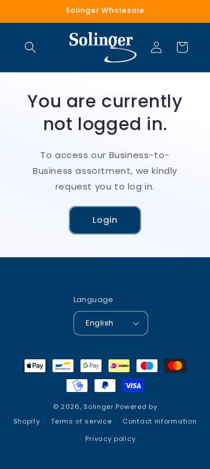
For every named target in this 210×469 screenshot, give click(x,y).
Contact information (160, 421)
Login (105, 220)
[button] (30, 47)
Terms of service (81, 421)
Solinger (98, 406)
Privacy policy (110, 438)
